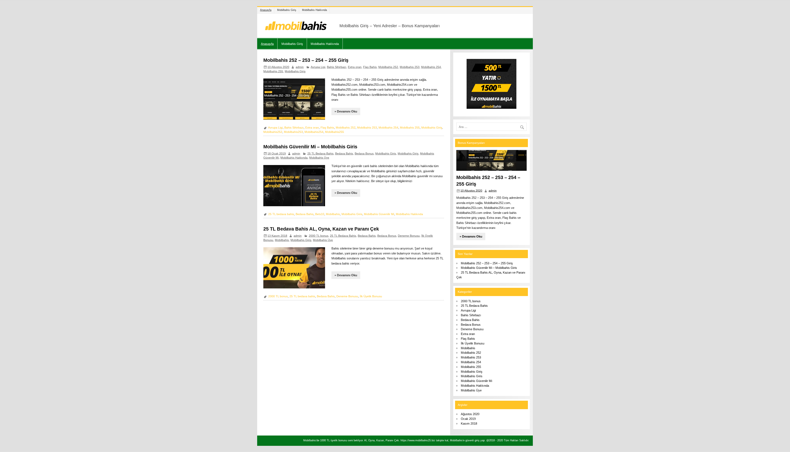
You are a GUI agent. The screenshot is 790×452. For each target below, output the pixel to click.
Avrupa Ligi (318, 67)
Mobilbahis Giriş (286, 10)
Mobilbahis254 (313, 131)
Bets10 (319, 214)
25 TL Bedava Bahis (320, 153)
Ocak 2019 (468, 418)
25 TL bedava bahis (281, 214)
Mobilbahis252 (272, 131)
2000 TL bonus (318, 235)
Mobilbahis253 (293, 131)
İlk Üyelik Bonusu (371, 296)
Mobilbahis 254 (431, 67)
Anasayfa (265, 10)
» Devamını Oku (346, 111)
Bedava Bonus (364, 153)
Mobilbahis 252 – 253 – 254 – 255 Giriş (306, 60)
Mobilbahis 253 (409, 67)
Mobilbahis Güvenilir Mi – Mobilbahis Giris (310, 146)
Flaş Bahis (370, 67)
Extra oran (354, 67)
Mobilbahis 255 (273, 71)
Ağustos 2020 (470, 414)
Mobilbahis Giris (385, 153)
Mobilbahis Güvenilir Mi (379, 214)
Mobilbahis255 (334, 131)
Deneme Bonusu (409, 235)
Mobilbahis (333, 214)
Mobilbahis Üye (319, 157)
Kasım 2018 (469, 423)
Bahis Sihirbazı (336, 67)
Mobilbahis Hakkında (314, 10)
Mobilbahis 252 (388, 67)
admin (300, 67)
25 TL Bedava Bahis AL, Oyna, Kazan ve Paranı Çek (321, 229)
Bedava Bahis (344, 153)
